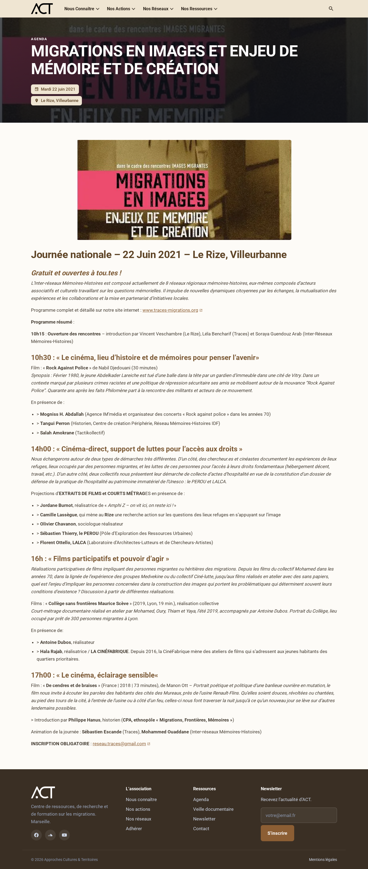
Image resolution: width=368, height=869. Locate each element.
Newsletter (204, 819)
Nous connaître (141, 799)
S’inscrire (277, 833)
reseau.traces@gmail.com (119, 743)
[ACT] (42, 8)
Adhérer (134, 828)
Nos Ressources (196, 8)
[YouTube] (64, 835)
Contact (201, 828)
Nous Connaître (79, 8)
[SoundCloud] (50, 835)
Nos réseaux (138, 819)
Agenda (39, 39)
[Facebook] (36, 835)
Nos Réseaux (155, 8)
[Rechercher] (331, 9)
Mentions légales (323, 859)
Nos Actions (118, 8)
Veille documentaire (213, 809)
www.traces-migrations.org (170, 310)
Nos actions (138, 809)
